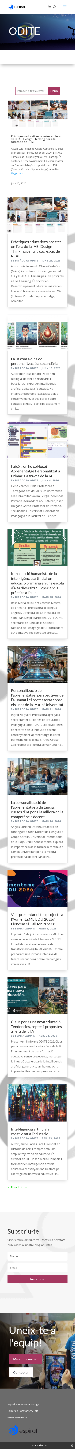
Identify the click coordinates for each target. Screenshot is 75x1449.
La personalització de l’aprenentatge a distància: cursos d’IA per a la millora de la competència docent (37, 809)
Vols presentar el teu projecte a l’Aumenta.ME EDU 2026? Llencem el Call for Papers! (37, 919)
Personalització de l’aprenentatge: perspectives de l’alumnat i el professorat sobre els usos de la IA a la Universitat (37, 697)
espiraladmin (25, 928)
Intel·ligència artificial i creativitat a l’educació (30, 1131)
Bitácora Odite (26, 260)
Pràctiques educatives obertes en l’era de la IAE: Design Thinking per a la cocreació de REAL (36, 139)
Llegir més (17, 173)
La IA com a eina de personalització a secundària (34, 361)
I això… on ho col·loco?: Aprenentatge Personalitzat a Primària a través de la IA (35, 471)
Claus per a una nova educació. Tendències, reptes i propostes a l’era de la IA (36, 1026)
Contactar (21, 1372)
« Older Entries (18, 1187)
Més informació (25, 1359)
